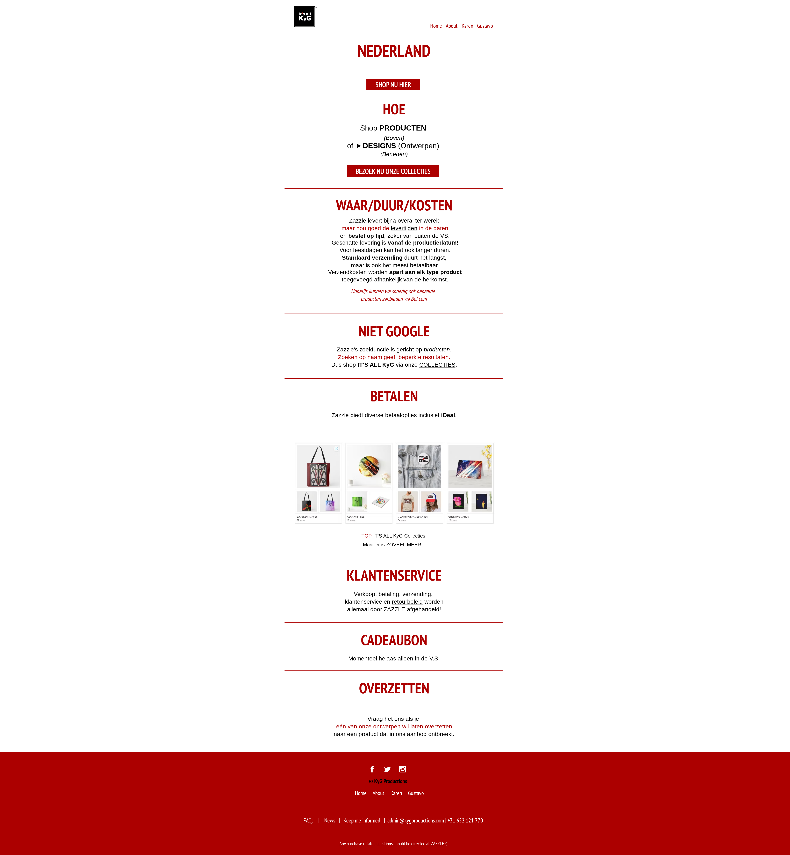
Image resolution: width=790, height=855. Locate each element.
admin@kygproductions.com (415, 820)
